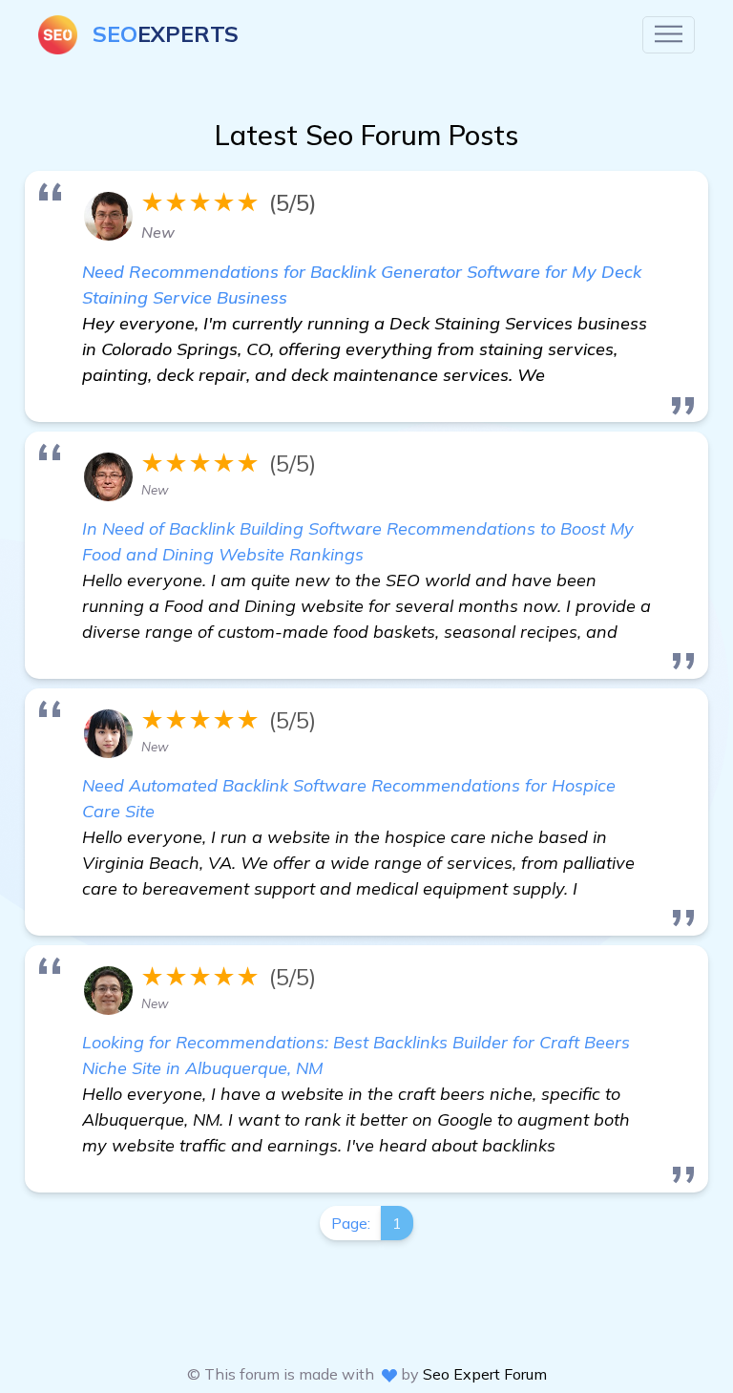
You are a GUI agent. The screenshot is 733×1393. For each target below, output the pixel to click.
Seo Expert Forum (485, 1373)
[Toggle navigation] (668, 34)
